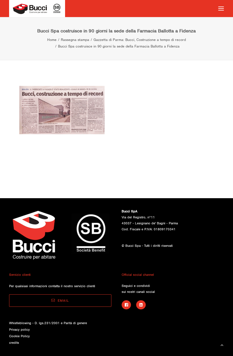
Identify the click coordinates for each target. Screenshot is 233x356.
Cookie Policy (19, 336)
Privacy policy (19, 329)
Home (52, 39)
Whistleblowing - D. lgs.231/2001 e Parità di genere (48, 323)
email (63, 300)
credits (14, 342)
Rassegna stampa (75, 39)
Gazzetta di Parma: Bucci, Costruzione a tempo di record (139, 39)
